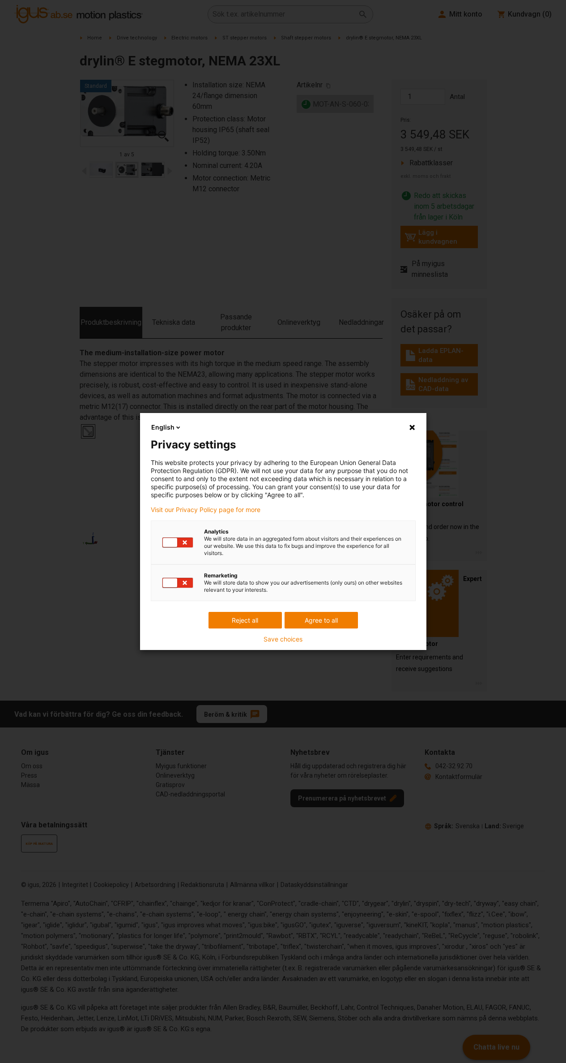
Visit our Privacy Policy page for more (205, 509)
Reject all (245, 620)
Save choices (283, 639)
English (162, 427)
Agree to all (321, 620)
